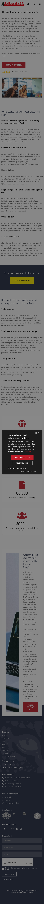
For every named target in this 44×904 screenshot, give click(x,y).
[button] (17, 468)
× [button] (38, 433)
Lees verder (28, 452)
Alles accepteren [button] (22, 457)
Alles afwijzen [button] (22, 463)
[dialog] (22, 452)
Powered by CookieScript (28, 471)
